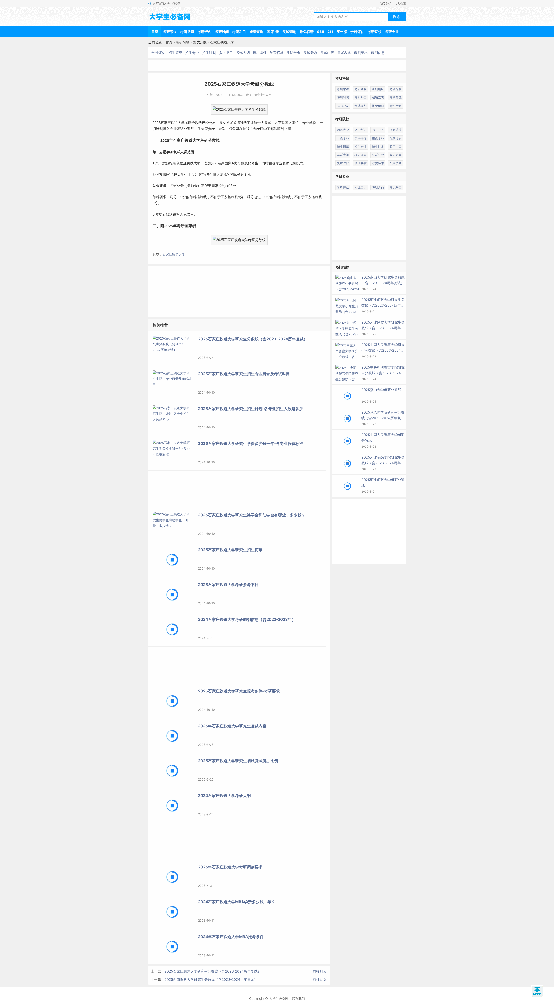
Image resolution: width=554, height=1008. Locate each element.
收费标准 (378, 163)
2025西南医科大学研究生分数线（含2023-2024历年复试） (211, 979)
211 (330, 31)
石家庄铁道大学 (222, 42)
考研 (188, 123)
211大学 (360, 130)
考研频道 (170, 31)
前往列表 (320, 971)
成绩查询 (256, 31)
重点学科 (378, 138)
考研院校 (375, 31)
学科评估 (357, 31)
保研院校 (396, 130)
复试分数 (200, 42)
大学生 (223, 129)
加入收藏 (400, 3)
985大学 (343, 130)
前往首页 (320, 979)
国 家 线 (273, 31)
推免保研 (307, 31)
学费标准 (276, 52)
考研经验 (360, 89)
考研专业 (392, 31)
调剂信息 (378, 52)
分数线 (197, 123)
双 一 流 (378, 130)
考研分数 (396, 97)
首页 (154, 31)
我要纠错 (385, 3)
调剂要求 (361, 52)
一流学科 (343, 138)
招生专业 (192, 52)
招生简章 (175, 52)
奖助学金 (293, 52)
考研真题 (360, 155)
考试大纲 (243, 52)
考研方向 (378, 187)
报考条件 (260, 52)
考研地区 (378, 89)
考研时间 (222, 31)
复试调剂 (289, 31)
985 (320, 31)
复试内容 (327, 52)
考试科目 (396, 187)
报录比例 (396, 138)
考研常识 (187, 31)
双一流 (342, 31)
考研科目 (239, 31)
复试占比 (344, 52)
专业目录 (360, 187)
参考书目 (226, 52)
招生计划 (209, 52)
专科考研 (396, 106)
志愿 (162, 152)
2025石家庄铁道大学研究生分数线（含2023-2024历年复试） (212, 971)
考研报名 (204, 31)
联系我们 (298, 999)
